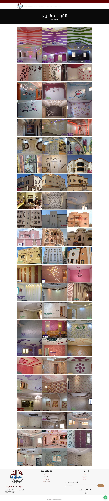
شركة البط (49, 499)
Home (52, 19)
